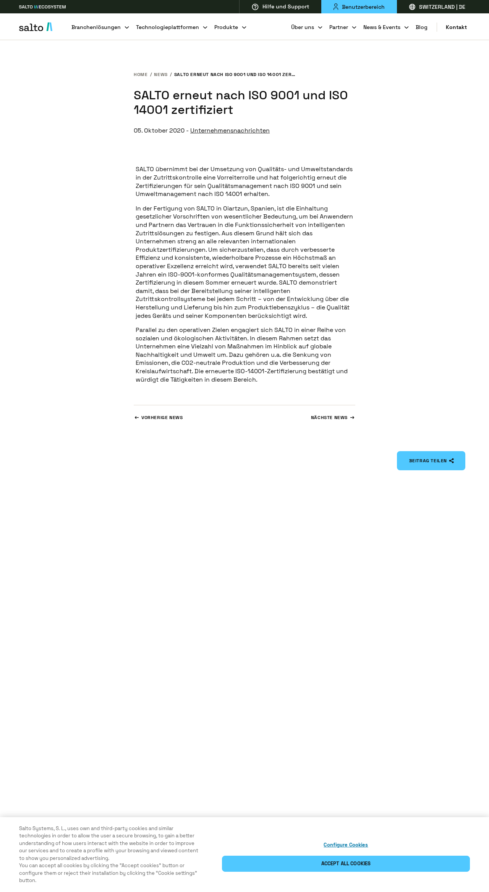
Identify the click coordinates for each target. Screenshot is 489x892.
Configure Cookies (346, 845)
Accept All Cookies (346, 863)
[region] (244, 854)
